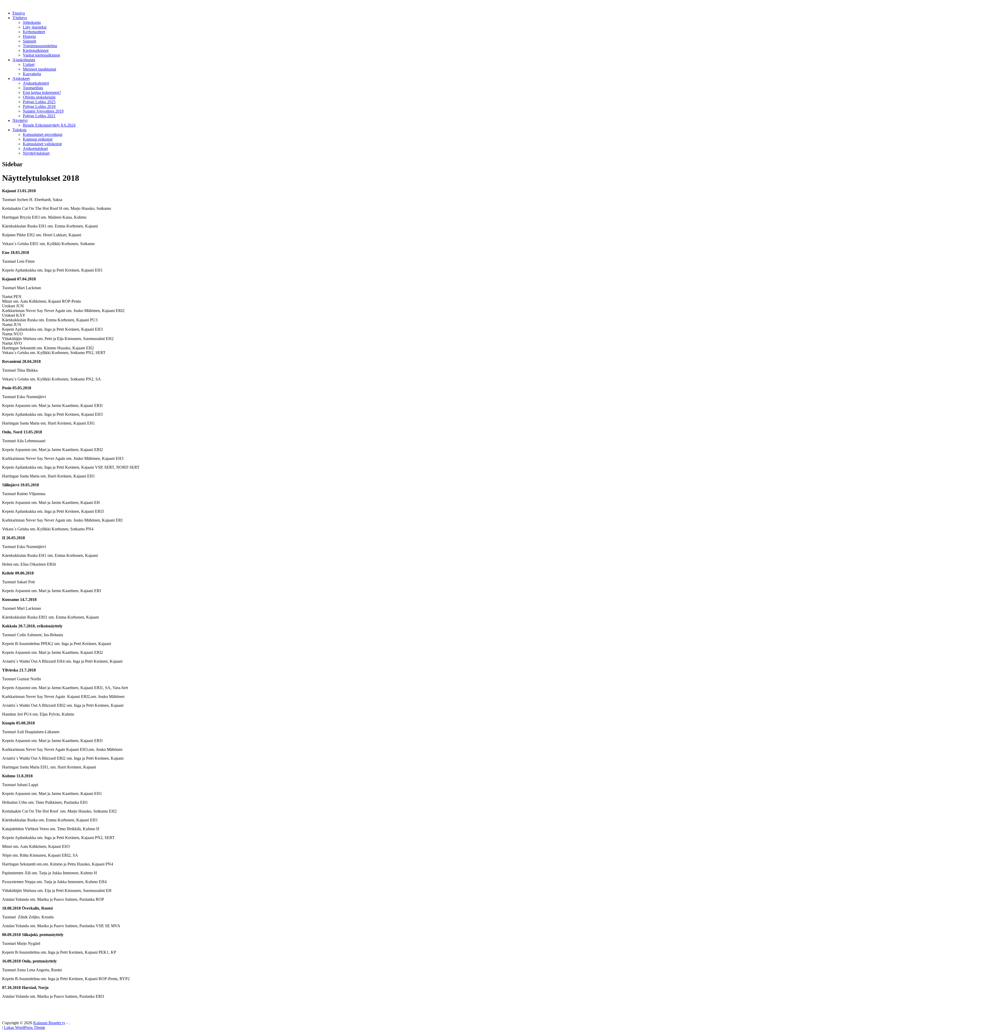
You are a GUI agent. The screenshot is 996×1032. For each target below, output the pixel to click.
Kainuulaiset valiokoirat (42, 144)
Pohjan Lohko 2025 (39, 102)
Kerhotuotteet (34, 32)
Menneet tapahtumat (39, 69)
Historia (29, 36)
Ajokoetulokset (35, 148)
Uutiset (28, 64)
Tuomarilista (33, 88)
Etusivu (18, 13)
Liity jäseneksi (34, 27)
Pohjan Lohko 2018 (39, 106)
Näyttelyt (19, 120)
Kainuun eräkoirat (37, 139)
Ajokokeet (21, 78)
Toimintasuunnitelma (40, 46)
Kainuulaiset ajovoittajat (42, 134)
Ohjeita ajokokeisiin (39, 97)
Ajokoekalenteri (36, 83)
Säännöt (29, 41)
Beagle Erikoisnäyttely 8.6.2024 (49, 125)
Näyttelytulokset (36, 153)
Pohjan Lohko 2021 (39, 116)
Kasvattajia (32, 74)
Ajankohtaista (23, 60)
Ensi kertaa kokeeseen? (42, 92)
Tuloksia (19, 130)
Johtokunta (32, 22)
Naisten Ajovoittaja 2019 (43, 111)
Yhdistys (19, 18)
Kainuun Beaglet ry (49, 1023)
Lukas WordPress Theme (24, 1027)
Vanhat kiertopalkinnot (41, 55)
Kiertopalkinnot (36, 50)
